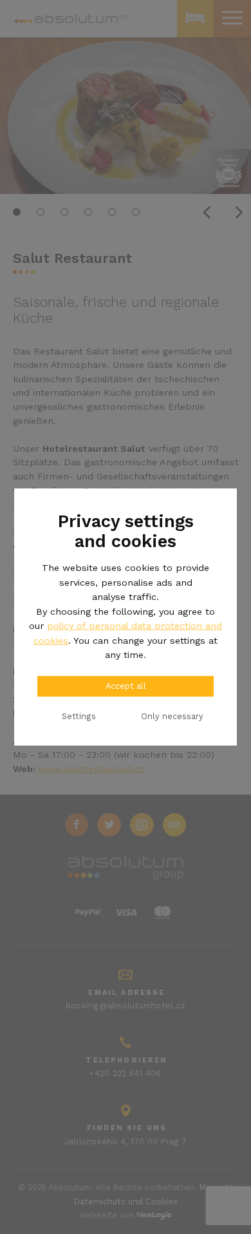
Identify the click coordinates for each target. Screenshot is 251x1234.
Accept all (126, 686)
